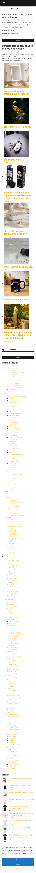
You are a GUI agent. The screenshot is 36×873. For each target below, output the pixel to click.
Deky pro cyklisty (11, 567)
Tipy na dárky (9, 496)
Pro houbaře (8, 582)
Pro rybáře (8, 693)
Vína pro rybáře (11, 710)
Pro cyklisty (8, 563)
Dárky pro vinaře (11, 478)
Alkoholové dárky (11, 498)
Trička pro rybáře (11, 708)
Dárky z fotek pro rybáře (13, 697)
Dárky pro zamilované (13, 506)
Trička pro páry (11, 680)
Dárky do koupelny (12, 374)
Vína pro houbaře (11, 597)
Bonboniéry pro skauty (13, 717)
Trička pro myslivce (12, 671)
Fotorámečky (12, 390)
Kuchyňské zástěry (14, 407)
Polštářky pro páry (12, 678)
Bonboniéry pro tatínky (13, 751)
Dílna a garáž (12, 379)
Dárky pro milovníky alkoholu (14, 474)
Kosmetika (10, 608)
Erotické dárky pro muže (15, 511)
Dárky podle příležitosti (11, 459)
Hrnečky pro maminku (13, 606)
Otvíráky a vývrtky (13, 409)
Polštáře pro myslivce (13, 667)
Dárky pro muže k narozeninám (17, 463)
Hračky (9, 483)
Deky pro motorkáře (12, 636)
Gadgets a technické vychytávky (16, 515)
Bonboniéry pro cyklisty (13, 565)
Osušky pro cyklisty (12, 574)
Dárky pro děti (9, 480)
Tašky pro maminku (12, 623)
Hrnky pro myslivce (12, 660)
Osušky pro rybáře (12, 704)
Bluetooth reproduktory (15, 537)
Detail (9, 97)
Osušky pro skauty (12, 725)
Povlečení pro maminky (13, 617)
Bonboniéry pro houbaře (13, 584)
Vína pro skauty (11, 747)
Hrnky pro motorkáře (12, 639)
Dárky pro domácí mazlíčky (14, 385)
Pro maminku (9, 600)
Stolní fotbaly (10, 545)
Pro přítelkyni (8, 688)
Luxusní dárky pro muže (15, 526)
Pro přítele (8, 682)
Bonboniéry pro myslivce (13, 654)
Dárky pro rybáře (9, 558)
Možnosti (18, 869)
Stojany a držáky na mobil (16, 539)
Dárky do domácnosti (11, 368)
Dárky (5, 366)
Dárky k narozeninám (12, 461)
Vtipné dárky (10, 548)
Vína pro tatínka (11, 768)
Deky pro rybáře (11, 699)
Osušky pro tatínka (12, 758)
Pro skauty (8, 712)
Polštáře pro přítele (12, 686)
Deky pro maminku (12, 604)
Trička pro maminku (12, 626)
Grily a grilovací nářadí (15, 381)
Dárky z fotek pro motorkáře (14, 634)
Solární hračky (12, 487)
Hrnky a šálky (12, 405)
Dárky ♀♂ (6, 556)
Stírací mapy (10, 543)
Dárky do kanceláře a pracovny (15, 372)
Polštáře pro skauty (12, 727)
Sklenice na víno (14, 435)
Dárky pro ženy (9, 493)
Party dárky (10, 528)
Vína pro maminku (12, 628)
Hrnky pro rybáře (11, 701)
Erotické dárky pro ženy (15, 513)
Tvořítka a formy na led (15, 415)
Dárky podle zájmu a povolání (13, 470)
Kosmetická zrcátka (14, 394)
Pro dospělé (12, 743)
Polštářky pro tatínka (12, 760)
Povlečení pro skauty (12, 730)
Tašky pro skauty (11, 736)
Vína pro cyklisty (11, 580)
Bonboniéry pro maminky (13, 602)
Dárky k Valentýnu (12, 467)
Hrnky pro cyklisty (12, 569)
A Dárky (4, 2)
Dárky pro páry (9, 491)
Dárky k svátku (11, 465)
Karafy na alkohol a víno (15, 428)
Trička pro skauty (11, 738)
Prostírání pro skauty (12, 732)
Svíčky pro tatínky (12, 762)
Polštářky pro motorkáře (13, 643)
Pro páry (7, 675)
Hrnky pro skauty (11, 721)
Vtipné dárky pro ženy (14, 552)
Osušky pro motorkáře (13, 641)
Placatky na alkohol (12, 532)
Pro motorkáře (9, 630)
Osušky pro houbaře (12, 591)
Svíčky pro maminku (12, 619)
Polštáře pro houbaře (13, 593)
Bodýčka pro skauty (12, 714)
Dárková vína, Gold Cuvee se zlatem (16, 502)
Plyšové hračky (13, 485)
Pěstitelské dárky (11, 530)
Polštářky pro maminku (13, 615)
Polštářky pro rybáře (12, 706)
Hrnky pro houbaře (12, 589)
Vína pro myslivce (12, 673)
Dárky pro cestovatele (13, 472)
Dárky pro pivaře (11, 476)
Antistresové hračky (12, 500)
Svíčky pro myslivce (12, 669)
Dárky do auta (11, 370)
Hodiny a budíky (13, 392)
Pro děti (11, 740)
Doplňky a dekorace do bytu (14, 387)
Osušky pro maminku (13, 613)
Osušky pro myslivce (12, 665)
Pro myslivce (8, 652)
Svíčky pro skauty (12, 734)
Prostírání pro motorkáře (13, 645)
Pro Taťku (8, 749)
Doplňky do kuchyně (12, 402)
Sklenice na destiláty (16, 413)
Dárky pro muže (9, 489)
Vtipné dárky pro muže (15, 550)
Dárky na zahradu (11, 376)
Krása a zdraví (11, 522)
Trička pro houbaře (12, 595)
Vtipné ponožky (11, 554)
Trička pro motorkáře (12, 647)
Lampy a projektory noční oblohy (17, 396)
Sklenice (11, 411)
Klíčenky (9, 517)
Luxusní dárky (10, 524)
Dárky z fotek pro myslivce (14, 656)
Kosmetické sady (11, 519)
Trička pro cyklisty (12, 578)
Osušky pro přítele (12, 684)
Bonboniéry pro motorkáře (14, 632)
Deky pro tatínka (11, 753)
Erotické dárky (11, 509)
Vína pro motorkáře (12, 649)
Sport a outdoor (11, 541)
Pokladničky (12, 398)
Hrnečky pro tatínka (12, 756)
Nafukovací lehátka (14, 383)
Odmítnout (18, 864)
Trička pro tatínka (11, 766)
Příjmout (18, 859)
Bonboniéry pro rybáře (13, 561)
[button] (33, 844)
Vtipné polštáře (13, 400)
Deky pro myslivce (12, 658)
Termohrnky (13, 439)
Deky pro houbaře (12, 587)
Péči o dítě (6, 771)
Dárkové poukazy (11, 504)
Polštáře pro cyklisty (12, 576)
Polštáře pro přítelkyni (13, 691)
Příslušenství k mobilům (13, 535)
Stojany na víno (13, 457)
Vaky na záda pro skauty (13, 745)
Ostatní (9, 571)
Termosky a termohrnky (15, 437)
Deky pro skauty (11, 719)
